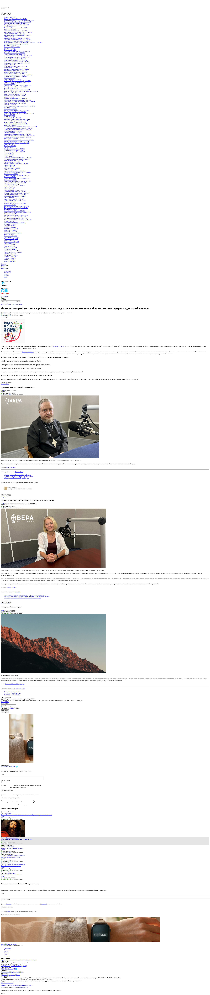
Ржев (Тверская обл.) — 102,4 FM (13, 160)
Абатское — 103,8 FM (10, 227)
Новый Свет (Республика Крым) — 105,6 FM (16, 143)
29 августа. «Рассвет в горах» (12, 691)
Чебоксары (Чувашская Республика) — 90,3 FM (17, 212)
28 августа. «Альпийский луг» (12, 693)
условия (12, 708)
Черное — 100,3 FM (9, 259)
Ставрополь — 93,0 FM (10, 180)
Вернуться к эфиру (6, 13)
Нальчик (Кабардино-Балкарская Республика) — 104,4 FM (20, 126)
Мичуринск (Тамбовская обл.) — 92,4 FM (15, 123)
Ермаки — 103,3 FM (9, 240)
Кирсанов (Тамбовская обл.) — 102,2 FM (15, 98)
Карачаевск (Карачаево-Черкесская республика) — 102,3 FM (21, 91)
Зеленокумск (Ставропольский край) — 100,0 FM (18, 75)
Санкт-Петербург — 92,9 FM (12, 168)
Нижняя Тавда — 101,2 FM (11, 250)
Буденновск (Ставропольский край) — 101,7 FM (17, 39)
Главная (3, 304)
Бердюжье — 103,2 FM (10, 231)
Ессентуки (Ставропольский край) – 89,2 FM (16, 69)
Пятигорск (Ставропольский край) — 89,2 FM (17, 159)
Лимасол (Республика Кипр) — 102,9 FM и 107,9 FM (19, 113)
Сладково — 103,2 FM (10, 256)
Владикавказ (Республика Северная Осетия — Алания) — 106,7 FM (23, 42)
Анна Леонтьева (10, 467)
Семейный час (5, 384)
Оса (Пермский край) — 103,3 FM (13, 150)
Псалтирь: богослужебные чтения (15, 855)
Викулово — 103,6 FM (10, 236)
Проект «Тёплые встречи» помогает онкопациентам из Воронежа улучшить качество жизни (26, 815)
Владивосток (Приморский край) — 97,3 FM (16, 41)
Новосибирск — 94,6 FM (11, 138)
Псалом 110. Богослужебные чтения (11, 866)
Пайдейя (3, 497)
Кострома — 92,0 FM (10, 104)
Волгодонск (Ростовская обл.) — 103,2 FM (16, 44)
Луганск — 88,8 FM (9, 116)
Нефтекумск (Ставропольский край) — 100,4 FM (17, 129)
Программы (7, 271)
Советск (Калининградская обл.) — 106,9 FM (16, 178)
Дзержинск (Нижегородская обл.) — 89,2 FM (16, 61)
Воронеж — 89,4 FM (10, 50)
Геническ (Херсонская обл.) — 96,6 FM (15, 58)
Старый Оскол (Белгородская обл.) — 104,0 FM (17, 181)
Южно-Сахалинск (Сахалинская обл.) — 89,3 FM (18, 219)
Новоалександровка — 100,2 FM (13, 252)
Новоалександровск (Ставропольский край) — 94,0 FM (19, 135)
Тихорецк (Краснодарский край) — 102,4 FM (16, 193)
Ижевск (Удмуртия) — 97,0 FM (12, 79)
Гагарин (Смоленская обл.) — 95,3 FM (15, 54)
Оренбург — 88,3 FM (10, 146)
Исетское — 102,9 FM (10, 245)
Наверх (3, 944)
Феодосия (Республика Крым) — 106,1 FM (16, 208)
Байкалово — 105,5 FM (10, 230)
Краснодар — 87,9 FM (10, 107)
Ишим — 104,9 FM (9, 246)
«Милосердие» (26, 960)
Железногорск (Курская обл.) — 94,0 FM (15, 70)
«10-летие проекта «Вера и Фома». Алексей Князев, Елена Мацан (22, 598)
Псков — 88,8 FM (9, 156)
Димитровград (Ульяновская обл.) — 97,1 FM (16, 63)
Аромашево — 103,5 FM (11, 228)
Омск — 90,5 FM (8, 144)
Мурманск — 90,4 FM (10, 125)
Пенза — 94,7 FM (9, 153)
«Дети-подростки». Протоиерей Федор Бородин (17, 475)
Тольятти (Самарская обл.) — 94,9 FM (14, 196)
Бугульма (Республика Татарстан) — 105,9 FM (17, 38)
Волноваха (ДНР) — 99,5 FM (12, 47)
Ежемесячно (5, 707)
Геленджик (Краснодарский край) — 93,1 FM (16, 57)
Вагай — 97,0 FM (9, 234)
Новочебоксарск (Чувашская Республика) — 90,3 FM (19, 140)
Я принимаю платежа (10, 708)
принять (3, 993)
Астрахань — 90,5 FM (10, 26)
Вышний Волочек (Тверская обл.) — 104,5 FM (17, 51)
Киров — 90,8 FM (9, 97)
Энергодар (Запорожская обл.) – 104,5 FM (15, 218)
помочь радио (4, 265)
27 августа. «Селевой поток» (12, 694)
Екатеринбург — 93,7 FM (11, 67)
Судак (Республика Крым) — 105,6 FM (15, 183)
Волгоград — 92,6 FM (10, 45)
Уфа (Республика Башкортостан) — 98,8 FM (16, 206)
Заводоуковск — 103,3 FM (11, 242)
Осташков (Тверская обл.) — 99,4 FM (14, 152)
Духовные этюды (5, 603)
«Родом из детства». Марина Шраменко (12, 848)
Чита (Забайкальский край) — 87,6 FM (15, 216)
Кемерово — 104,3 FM (10, 92)
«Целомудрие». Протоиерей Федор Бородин (16, 478)
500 (2, 702)
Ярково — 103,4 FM (9, 261)
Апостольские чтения (12, 838)
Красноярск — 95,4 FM (10, 109)
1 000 (4, 702)
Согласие (9, 785)
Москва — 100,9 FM (9, 17)
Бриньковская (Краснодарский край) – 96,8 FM (17, 35)
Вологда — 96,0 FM (9, 48)
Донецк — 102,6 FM (9, 64)
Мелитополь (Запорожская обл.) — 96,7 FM (16, 120)
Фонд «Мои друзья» (15, 960)
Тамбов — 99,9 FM (9, 187)
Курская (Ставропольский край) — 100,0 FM (16, 110)
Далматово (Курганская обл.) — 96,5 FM (15, 60)
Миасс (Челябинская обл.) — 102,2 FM (15, 122)
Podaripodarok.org (28, 352)
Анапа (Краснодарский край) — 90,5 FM (15, 23)
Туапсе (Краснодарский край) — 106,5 (15, 200)
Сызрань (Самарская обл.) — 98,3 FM (14, 185)
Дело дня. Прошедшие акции (14, 304)
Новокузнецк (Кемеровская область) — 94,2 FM (17, 137)
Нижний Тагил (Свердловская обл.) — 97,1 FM (17, 134)
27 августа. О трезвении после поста (11, 874)
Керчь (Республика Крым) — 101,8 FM (15, 94)
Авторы (6, 274)
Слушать (3, 813)
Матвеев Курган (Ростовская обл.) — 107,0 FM (17, 119)
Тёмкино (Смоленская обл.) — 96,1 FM (15, 190)
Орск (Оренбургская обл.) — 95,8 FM (14, 149)
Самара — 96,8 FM (9, 166)
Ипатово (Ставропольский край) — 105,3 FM (16, 82)
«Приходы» (33, 960)
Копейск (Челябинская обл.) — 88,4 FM (15, 103)
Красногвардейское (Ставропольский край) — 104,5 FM (19, 106)
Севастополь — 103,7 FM (11, 174)
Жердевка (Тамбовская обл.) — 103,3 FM (15, 72)
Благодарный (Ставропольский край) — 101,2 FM (18, 32)
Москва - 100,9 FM (6, 14)
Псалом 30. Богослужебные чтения (10, 857)
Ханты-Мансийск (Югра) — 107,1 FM (14, 211)
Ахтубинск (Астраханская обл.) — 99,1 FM (16, 27)
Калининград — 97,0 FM (11, 88)
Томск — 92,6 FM (9, 197)
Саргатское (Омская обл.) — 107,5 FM (14, 171)
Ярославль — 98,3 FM (10, 224)
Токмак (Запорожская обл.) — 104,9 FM (15, 194)
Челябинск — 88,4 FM (10, 214)
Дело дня (3, 264)
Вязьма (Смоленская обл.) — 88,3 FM (14, 53)
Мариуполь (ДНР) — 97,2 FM (12, 118)
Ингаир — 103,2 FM (9, 243)
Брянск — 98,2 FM (9, 36)
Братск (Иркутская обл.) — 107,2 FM (14, 33)
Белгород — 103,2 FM (10, 29)
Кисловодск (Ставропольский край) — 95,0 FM (17, 100)
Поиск (18, 301)
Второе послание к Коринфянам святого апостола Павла (16, 839)
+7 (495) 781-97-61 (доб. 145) (19, 966)
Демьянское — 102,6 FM (11, 239)
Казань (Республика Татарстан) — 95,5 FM (16, 87)
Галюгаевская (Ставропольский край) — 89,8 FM (18, 56)
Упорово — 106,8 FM (10, 258)
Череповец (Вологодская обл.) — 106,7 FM (16, 215)
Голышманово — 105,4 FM (11, 237)
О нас (5, 277)
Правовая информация (7, 983)
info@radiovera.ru (5, 966)
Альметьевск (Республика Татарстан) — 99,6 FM (17, 22)
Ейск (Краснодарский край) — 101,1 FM (15, 66)
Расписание (7, 272)
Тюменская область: (9, 225)
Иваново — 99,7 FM (9, 78)
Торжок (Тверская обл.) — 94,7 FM (13, 199)
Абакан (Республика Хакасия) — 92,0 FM (15, 19)
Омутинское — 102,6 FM (11, 255)
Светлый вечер (10, 846)
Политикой (6, 787)
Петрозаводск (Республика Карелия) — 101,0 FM (18, 157)
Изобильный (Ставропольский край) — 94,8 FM (17, 81)
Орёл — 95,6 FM (8, 147)
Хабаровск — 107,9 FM (10, 209)
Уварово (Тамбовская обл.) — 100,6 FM (15, 203)
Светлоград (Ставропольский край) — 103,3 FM (17, 172)
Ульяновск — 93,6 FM (10, 205)
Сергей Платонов (11, 587)
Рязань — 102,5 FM (9, 165)
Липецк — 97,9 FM (9, 115)
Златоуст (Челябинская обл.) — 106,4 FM (15, 76)
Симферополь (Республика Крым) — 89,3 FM (17, 175)
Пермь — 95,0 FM (9, 154)
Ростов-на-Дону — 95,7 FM (11, 162)
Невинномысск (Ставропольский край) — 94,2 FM (18, 128)
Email (2, 774)
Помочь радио (4, 710)
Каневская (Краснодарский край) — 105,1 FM (17, 89)
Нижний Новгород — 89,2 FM (12, 132)
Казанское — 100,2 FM (10, 247)
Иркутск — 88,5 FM (9, 84)
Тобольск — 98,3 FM (10, 253)
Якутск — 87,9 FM (9, 221)
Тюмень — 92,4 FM (9, 202)
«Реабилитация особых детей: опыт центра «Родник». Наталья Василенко (24, 595)
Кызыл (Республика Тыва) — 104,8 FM (15, 112)
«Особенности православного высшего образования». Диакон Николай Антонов (26, 596)
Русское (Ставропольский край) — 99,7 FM (16, 163)
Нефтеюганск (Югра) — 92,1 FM (13, 131)
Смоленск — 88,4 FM (10, 177)
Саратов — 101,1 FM (10, 169)
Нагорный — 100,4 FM (10, 249)
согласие (9, 794)
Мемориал (7, 955)
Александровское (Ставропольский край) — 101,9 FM (19, 20)
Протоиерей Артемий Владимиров (14, 684)
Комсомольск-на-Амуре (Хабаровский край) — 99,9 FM (19, 101)
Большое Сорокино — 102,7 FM (13, 233)
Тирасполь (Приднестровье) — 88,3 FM (15, 191)
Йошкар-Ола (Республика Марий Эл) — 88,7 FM (17, 85)
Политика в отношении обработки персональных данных (17, 985)
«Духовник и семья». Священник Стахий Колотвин (18, 476)
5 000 (7, 702)
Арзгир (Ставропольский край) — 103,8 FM (16, 25)
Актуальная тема (10, 873)
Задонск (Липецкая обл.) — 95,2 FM (14, 73)
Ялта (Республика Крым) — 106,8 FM (14, 222)
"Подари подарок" (58, 346)
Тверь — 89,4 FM (9, 188)
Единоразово (15, 707)
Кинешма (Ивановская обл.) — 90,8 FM (15, 95)
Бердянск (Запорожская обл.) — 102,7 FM (15, 30)
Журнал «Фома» (5, 960)
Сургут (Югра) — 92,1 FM (11, 184)
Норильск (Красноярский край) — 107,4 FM (16, 141)
